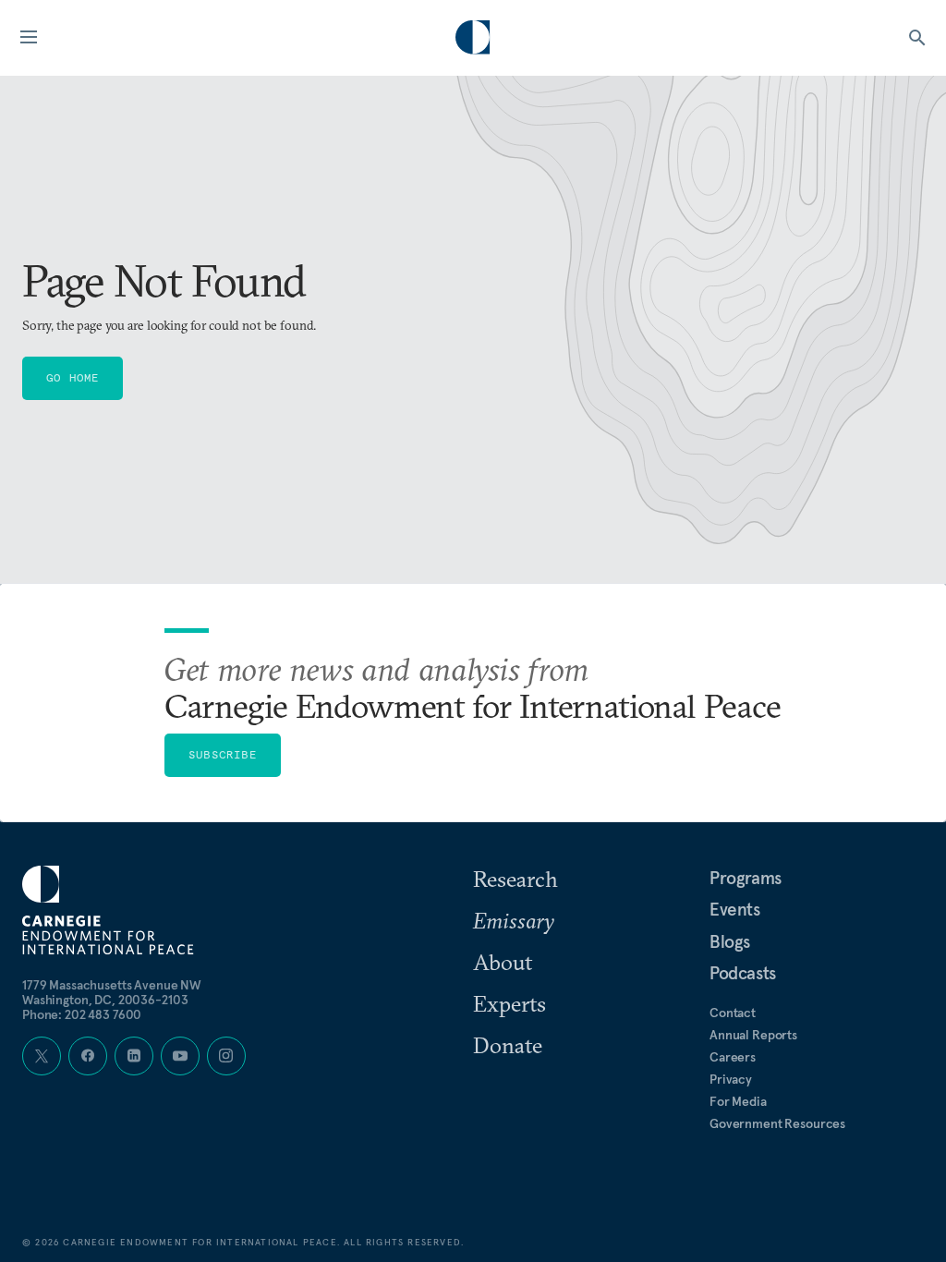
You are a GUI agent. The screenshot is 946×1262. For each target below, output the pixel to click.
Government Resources (777, 1123)
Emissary (513, 920)
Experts (509, 1003)
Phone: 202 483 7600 (81, 1014)
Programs (746, 878)
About (502, 962)
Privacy (731, 1079)
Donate (507, 1045)
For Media (738, 1101)
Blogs (730, 941)
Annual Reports (753, 1034)
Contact (733, 1012)
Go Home (72, 377)
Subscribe (222, 754)
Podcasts (743, 973)
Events (735, 909)
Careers (733, 1057)
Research (515, 878)
